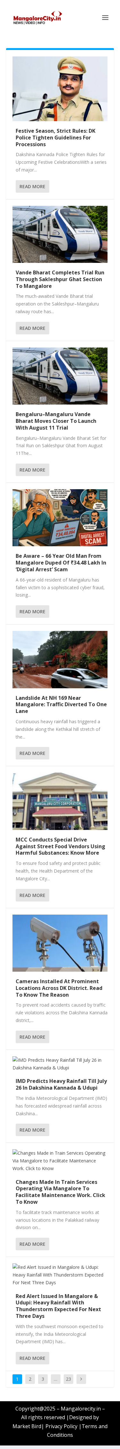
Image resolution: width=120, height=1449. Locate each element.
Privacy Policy (61, 1426)
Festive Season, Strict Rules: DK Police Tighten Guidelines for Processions (55, 137)
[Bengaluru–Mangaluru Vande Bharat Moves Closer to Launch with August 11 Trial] (60, 376)
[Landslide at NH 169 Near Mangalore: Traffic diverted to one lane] (60, 659)
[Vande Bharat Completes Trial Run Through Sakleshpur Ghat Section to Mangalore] (60, 234)
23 (68, 1379)
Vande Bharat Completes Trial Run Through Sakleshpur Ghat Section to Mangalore (60, 279)
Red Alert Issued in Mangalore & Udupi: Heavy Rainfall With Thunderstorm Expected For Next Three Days (58, 1306)
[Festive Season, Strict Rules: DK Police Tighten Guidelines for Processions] (60, 88)
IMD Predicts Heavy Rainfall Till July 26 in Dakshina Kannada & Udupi (61, 1084)
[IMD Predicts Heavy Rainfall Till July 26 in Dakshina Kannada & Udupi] (60, 1064)
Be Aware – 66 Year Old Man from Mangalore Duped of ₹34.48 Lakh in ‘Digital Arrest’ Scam (61, 562)
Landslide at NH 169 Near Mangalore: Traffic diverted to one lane (61, 704)
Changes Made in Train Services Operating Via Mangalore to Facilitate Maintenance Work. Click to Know (60, 1191)
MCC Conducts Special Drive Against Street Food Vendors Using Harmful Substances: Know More (60, 846)
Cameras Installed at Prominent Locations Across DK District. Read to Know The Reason (59, 988)
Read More (32, 186)
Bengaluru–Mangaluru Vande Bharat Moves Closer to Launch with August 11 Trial (56, 421)
